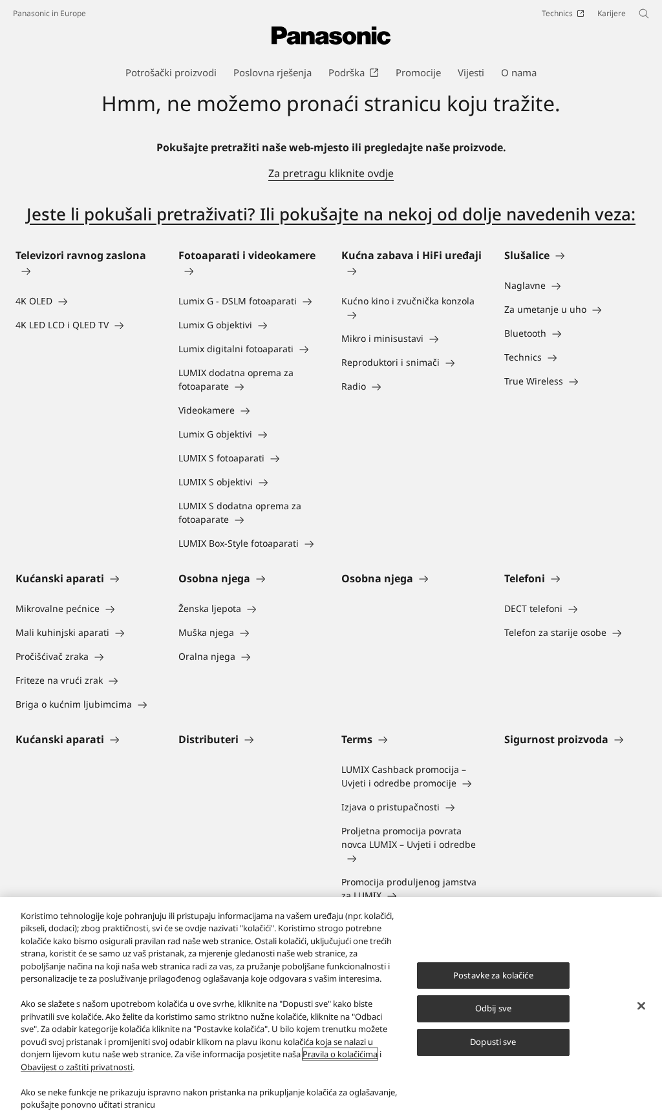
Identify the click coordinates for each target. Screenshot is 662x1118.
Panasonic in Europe (49, 13)
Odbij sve (493, 1009)
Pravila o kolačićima (340, 1054)
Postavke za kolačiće (493, 975)
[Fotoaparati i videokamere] (249, 271)
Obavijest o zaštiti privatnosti (77, 1067)
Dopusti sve (493, 1042)
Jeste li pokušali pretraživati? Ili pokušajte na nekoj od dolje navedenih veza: (331, 214)
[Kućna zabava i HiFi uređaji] (412, 271)
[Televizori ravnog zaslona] (87, 271)
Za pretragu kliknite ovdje (331, 173)
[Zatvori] (641, 1005)
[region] (331, 1007)
